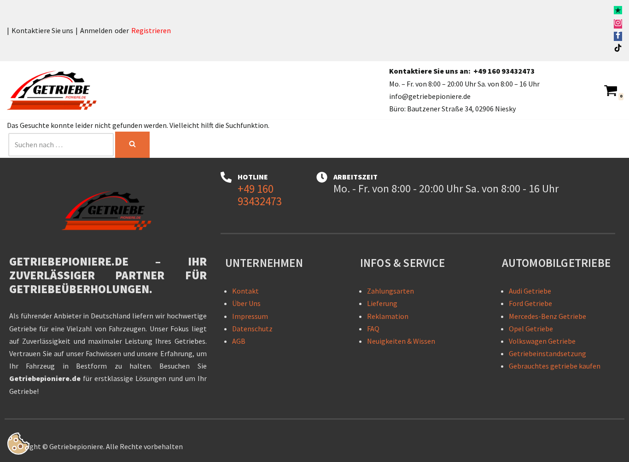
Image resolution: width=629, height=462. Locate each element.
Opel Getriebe (531, 328)
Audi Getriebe (530, 290)
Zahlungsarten (390, 290)
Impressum (250, 316)
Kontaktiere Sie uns (42, 30)
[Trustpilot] (618, 11)
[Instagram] (618, 24)
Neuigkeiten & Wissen (401, 341)
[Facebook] (618, 36)
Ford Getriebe (530, 303)
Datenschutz (252, 328)
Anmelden (96, 30)
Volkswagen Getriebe (542, 341)
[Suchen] (132, 145)
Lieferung (382, 303)
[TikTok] (618, 49)
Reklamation (387, 316)
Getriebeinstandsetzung (547, 353)
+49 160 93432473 (504, 70)
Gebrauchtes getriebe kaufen (554, 365)
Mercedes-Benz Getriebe (547, 316)
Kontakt (245, 290)
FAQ (373, 328)
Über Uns (246, 303)
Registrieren (151, 30)
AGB (238, 341)
